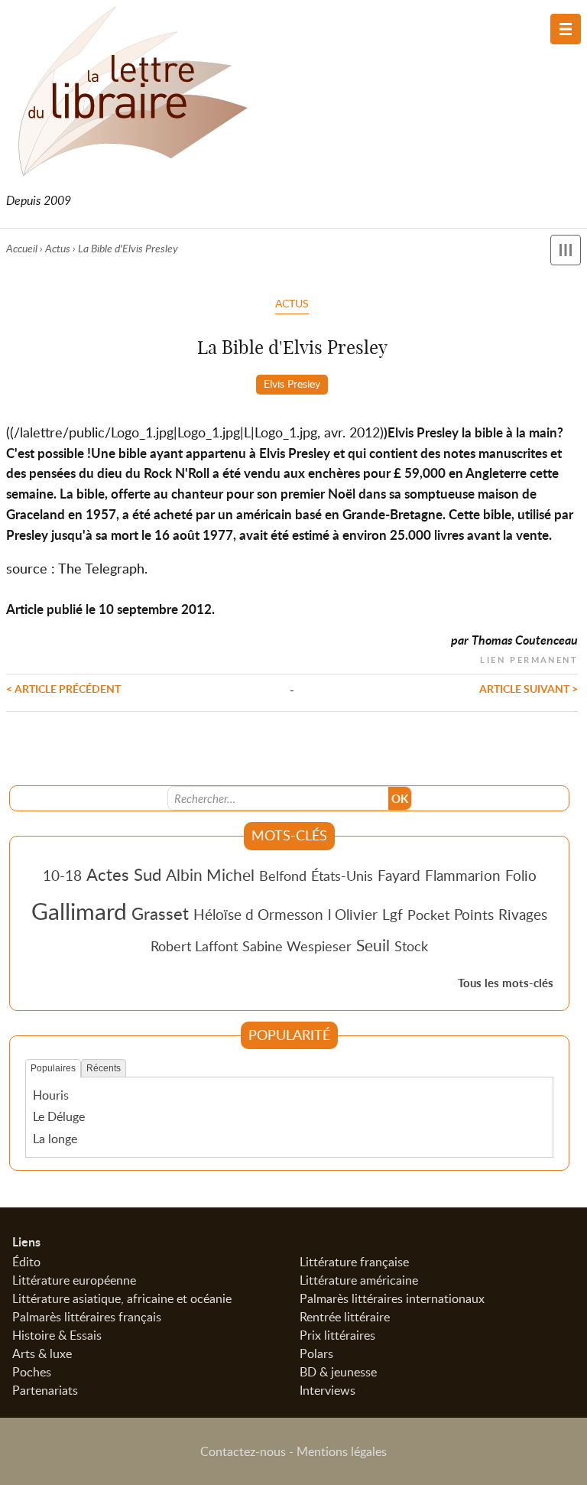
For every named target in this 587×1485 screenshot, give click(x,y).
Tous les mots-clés (505, 983)
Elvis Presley (292, 383)
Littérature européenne (74, 1280)
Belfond (282, 875)
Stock (411, 946)
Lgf (392, 914)
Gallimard (79, 911)
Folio (521, 875)
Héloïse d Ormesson (258, 914)
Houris (51, 1095)
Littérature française (354, 1261)
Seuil (373, 945)
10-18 (62, 875)
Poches (31, 1371)
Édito (26, 1261)
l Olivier (353, 914)
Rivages (522, 914)
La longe (55, 1138)
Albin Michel (210, 874)
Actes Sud (123, 874)
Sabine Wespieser (297, 946)
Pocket (428, 914)
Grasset (160, 913)
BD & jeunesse (338, 1371)
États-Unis (342, 875)
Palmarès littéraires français (86, 1316)
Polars (316, 1353)
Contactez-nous (243, 1451)
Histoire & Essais (57, 1335)
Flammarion (463, 875)
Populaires (53, 1068)
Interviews (327, 1390)
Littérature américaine (359, 1280)
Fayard (399, 875)
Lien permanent (529, 658)
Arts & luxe (42, 1353)
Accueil (21, 248)
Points (474, 914)
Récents (103, 1068)
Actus (57, 248)
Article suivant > (528, 688)
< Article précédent (63, 688)
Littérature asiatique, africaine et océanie (122, 1298)
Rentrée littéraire (345, 1316)
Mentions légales (342, 1451)
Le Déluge (59, 1116)
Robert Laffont (194, 946)
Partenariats (45, 1390)
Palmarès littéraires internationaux (392, 1298)
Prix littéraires (337, 1335)
